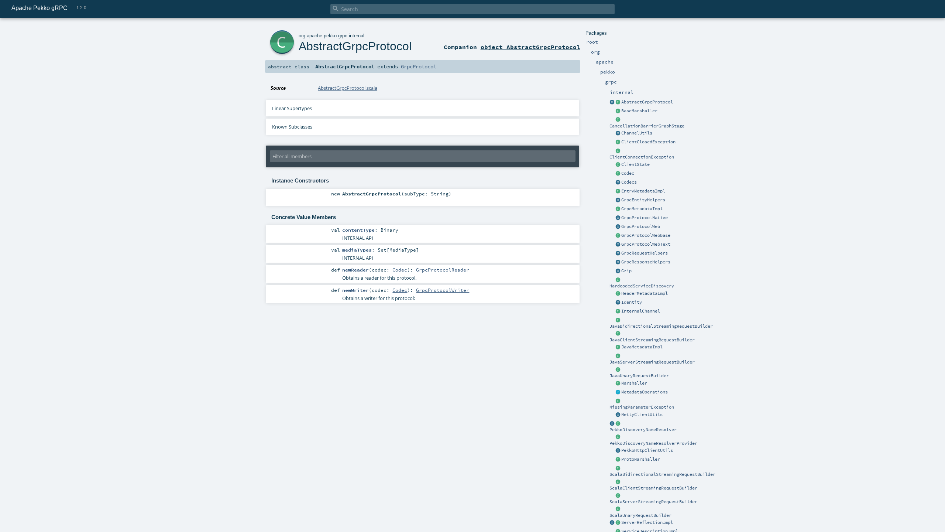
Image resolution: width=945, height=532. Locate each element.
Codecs (629, 182)
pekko (330, 35)
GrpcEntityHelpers (643, 199)
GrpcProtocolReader (442, 270)
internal (356, 35)
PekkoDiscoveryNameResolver (643, 429)
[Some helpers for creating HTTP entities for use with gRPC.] (618, 262)
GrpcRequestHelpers (644, 253)
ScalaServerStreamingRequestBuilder (653, 501)
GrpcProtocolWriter (442, 290)
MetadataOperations (644, 392)
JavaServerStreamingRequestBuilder (652, 362)
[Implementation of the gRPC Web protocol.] (618, 227)
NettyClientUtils (642, 414)
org (302, 35)
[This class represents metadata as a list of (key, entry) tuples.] (618, 191)
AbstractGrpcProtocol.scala (347, 88)
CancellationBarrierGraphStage (646, 126)
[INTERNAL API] (618, 111)
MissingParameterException (641, 407)
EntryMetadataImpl (643, 191)
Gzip (626, 270)
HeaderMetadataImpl (644, 293)
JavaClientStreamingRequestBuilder (652, 339)
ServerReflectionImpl (647, 522)
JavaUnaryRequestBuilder (639, 375)
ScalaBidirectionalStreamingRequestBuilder (662, 474)
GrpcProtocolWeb (640, 226)
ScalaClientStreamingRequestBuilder (653, 488)
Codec (627, 173)
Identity (631, 302)
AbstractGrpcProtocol (647, 102)
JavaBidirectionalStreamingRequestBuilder (661, 326)
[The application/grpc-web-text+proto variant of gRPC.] (618, 245)
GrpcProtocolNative (644, 217)
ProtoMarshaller (640, 459)
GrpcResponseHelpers (645, 262)
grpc (342, 35)
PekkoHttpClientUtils (647, 450)
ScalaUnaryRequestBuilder (640, 515)
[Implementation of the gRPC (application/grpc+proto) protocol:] (618, 218)
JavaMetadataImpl (642, 346)
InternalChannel (640, 311)
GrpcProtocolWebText (645, 244)
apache (314, 35)
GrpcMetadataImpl (642, 208)
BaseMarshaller (639, 110)
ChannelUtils (636, 133)
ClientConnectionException (641, 157)
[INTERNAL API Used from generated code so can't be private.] (618, 142)
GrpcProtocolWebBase (645, 235)
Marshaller (634, 383)
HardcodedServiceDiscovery (641, 286)
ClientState (635, 164)
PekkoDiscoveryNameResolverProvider (653, 443)
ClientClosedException (648, 141)
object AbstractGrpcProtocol (530, 47)
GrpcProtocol (418, 66)
